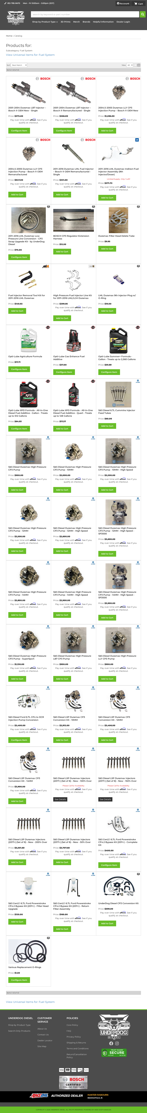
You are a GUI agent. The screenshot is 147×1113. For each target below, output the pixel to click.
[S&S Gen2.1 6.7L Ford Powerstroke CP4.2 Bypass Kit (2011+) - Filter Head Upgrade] (28, 888)
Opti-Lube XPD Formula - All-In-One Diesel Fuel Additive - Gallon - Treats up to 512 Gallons (28, 413)
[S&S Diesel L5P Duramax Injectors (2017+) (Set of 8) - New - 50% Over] (73, 824)
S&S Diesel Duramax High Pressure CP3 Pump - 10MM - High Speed (117, 468)
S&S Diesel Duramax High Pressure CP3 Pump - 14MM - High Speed (72, 593)
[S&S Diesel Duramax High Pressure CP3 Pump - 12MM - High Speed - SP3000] (118, 512)
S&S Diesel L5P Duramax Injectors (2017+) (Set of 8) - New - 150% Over (117, 779)
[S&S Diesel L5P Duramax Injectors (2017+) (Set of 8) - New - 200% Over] (28, 824)
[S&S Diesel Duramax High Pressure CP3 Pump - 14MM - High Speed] (73, 576)
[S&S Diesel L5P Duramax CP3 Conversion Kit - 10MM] (73, 701)
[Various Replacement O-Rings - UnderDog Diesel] (48, 938)
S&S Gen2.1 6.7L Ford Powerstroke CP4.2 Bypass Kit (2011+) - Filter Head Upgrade (28, 906)
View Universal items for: (30, 1002)
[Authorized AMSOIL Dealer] (57, 1095)
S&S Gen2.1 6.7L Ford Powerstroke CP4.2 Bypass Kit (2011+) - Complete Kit (117, 842)
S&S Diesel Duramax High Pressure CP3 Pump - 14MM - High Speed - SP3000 (117, 595)
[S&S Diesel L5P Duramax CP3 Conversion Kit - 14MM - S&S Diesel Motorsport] (48, 749)
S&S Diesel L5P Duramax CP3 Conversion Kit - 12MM (114, 718)
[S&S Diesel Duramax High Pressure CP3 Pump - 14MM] (28, 576)
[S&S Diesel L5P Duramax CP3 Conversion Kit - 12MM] (118, 701)
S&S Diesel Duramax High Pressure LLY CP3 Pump (117, 657)
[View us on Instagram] (117, 1044)
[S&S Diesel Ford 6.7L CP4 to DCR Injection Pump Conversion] (28, 701)
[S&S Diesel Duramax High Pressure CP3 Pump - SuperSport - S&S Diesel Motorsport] (48, 626)
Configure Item (19, 428)
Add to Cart (62, 428)
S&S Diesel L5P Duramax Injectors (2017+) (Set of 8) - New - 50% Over (72, 841)
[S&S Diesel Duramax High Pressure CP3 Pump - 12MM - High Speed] (73, 512)
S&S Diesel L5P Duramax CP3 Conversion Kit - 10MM (69, 718)
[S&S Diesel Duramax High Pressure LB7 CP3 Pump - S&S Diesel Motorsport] (93, 626)
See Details (60, 799)
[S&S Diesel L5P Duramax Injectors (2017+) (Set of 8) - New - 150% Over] (118, 762)
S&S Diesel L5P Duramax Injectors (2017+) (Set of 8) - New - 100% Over (72, 779)
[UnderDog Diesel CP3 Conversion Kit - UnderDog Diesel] (138, 874)
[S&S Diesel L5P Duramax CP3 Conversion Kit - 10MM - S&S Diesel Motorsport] (93, 688)
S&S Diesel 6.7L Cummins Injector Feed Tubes (116, 412)
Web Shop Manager (102, 1110)
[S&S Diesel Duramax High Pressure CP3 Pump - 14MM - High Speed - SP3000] (118, 576)
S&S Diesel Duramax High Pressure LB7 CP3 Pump (72, 657)
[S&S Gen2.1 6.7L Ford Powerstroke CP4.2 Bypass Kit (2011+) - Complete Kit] (118, 824)
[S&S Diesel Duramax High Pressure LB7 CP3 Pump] (73, 640)
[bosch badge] (73, 1082)
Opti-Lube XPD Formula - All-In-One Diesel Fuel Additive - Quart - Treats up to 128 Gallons (73, 413)
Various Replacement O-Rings (24, 967)
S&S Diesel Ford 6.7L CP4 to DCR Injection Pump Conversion (26, 718)
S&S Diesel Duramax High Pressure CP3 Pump (27, 468)
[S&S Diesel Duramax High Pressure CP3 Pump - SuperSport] (28, 640)
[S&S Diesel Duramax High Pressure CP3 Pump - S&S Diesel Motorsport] (48, 437)
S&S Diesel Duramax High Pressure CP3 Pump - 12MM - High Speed (72, 529)
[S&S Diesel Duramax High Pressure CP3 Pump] (28, 451)
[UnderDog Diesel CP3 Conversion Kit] (118, 888)
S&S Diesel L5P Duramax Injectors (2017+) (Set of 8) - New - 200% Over (27, 841)
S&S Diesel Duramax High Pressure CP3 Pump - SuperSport (27, 657)
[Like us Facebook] (111, 1044)
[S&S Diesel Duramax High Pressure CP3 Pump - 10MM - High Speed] (118, 451)
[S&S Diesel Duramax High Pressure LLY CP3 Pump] (118, 640)
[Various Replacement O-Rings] (28, 951)
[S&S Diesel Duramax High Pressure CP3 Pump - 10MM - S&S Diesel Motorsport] (93, 437)
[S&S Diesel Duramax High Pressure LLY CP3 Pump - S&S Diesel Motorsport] (138, 626)
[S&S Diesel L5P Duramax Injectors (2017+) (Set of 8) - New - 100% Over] (73, 762)
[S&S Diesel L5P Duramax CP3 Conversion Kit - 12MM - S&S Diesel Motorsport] (138, 688)
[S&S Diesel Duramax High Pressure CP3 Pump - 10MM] (73, 451)
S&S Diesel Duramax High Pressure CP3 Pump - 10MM (72, 468)
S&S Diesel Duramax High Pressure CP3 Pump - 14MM (27, 593)
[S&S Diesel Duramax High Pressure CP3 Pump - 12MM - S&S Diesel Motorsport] (48, 498)
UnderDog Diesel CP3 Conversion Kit (118, 903)
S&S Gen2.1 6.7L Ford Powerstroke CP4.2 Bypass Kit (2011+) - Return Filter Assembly (72, 906)
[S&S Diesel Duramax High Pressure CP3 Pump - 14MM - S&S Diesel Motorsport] (48, 563)
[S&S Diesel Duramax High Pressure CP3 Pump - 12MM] (28, 512)
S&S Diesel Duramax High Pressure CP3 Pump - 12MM (27, 529)
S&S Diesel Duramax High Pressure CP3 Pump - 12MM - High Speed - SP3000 (117, 531)
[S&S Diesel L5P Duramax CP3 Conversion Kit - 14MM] (28, 762)
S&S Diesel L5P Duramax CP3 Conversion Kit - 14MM (24, 779)
